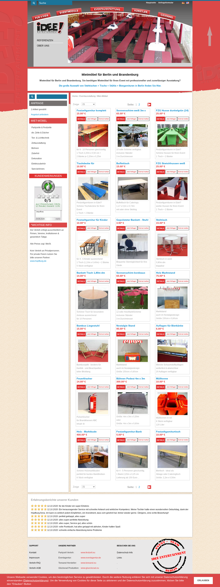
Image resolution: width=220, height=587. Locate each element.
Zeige (76, 104)
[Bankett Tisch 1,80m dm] (93, 294)
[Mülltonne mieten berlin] (172, 399)
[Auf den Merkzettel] (104, 119)
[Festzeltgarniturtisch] (172, 452)
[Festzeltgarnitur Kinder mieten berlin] (93, 241)
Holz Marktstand (165, 272)
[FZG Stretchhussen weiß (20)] (172, 184)
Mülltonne (162, 378)
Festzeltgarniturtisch (168, 431)
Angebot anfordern (39, 114)
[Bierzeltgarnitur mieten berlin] (93, 131)
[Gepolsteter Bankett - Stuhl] (132, 242)
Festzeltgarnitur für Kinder (92, 219)
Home (75, 96)
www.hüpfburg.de (38, 261)
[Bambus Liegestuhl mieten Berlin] (93, 346)
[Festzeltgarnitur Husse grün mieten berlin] (172, 131)
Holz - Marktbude (87, 431)
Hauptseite (151, 3)
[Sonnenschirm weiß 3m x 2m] (132, 131)
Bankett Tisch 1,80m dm (91, 272)
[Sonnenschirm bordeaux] (132, 294)
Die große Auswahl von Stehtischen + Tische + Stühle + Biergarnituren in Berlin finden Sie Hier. (110, 85)
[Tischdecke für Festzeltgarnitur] (93, 184)
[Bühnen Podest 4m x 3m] (132, 399)
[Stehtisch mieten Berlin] (172, 241)
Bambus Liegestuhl (88, 325)
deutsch (183, 3)
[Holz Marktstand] (172, 294)
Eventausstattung (87, 96)
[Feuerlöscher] (93, 399)
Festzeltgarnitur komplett (91, 110)
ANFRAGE (37, 103)
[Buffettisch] (132, 184)
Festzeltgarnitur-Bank (129, 431)
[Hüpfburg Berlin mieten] (50, 28)
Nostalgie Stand (125, 325)
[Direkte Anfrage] (92, 119)
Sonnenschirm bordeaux (130, 272)
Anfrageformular (165, 3)
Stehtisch (161, 219)
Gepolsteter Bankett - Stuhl (132, 219)
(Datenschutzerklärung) (36, 580)
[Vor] (149, 104)
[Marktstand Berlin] (93, 452)
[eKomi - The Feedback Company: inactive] (48, 200)
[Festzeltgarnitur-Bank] (132, 452)
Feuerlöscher (84, 378)
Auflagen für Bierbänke (169, 325)
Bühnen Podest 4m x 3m (130, 378)
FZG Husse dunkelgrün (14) (172, 110)
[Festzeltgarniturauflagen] (172, 346)
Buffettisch (122, 163)
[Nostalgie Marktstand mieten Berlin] (132, 346)
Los (34, 3)
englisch (187, 3)
